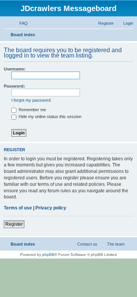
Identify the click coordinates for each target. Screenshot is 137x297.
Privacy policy (50, 208)
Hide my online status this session (49, 116)
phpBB (48, 254)
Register (14, 224)
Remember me (32, 109)
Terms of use (18, 208)
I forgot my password (31, 100)
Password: (14, 86)
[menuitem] (20, 23)
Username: (14, 69)
